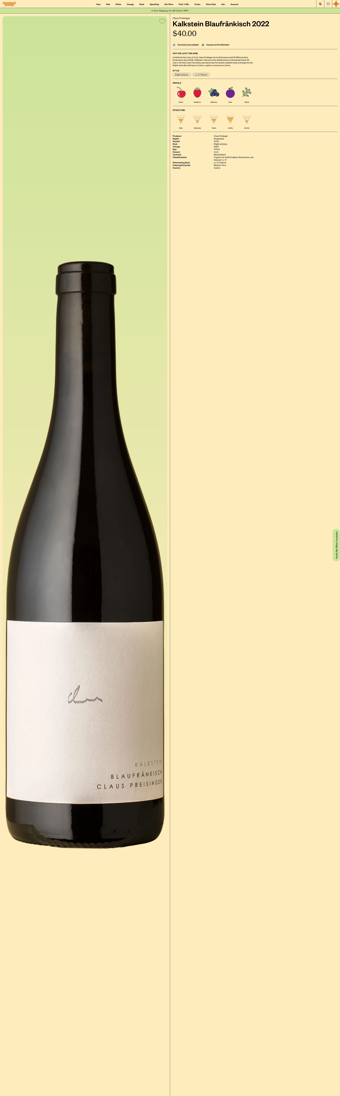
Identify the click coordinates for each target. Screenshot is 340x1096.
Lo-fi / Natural (201, 74)
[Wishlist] (328, 4)
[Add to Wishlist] (161, 22)
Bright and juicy (181, 74)
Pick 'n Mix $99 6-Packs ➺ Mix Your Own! (170, 10)
